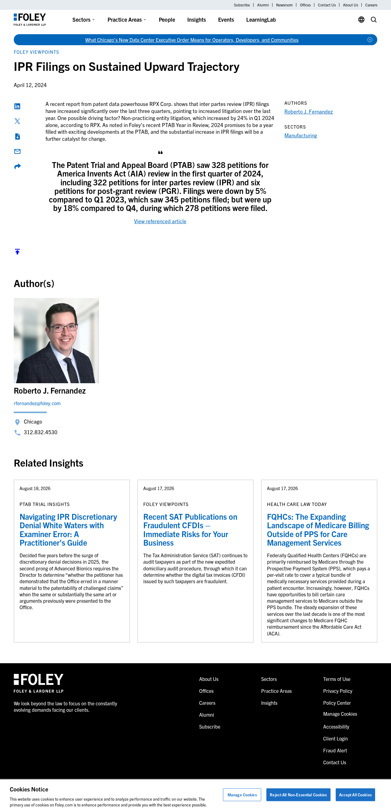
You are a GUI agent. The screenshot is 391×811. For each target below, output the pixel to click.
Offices (305, 5)
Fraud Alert (335, 750)
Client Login (335, 738)
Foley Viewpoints (36, 52)
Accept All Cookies (355, 794)
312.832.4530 (40, 432)
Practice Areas (125, 19)
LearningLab (261, 19)
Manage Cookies (242, 794)
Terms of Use (336, 679)
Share (17, 166)
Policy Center (337, 703)
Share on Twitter (17, 121)
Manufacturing (300, 135)
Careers (371, 5)
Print (17, 136)
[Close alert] (369, 39)
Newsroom (284, 5)
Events (226, 19)
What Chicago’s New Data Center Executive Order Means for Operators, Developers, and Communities (191, 40)
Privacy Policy (337, 691)
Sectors (81, 19)
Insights (196, 19)
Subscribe (242, 5)
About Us (350, 5)
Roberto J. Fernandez (308, 111)
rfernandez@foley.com (37, 403)
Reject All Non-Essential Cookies (298, 794)
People (167, 19)
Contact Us (327, 5)
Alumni (263, 5)
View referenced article (160, 221)
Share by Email (17, 151)
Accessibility (336, 726)
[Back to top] (17, 253)
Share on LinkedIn (17, 106)
